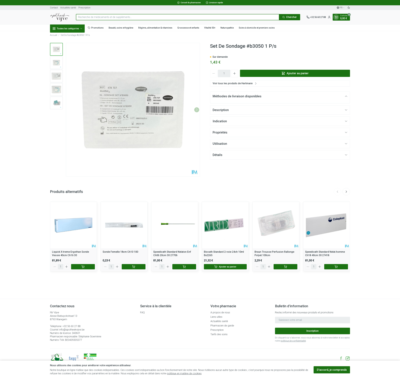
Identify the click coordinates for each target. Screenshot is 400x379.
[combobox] (177, 17)
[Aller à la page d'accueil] (60, 17)
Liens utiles (216, 316)
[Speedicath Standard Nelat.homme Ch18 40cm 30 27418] (326, 225)
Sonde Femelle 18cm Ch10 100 (120, 251)
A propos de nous (220, 312)
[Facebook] (341, 358)
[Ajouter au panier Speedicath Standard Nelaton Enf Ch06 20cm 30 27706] (184, 266)
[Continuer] (196, 109)
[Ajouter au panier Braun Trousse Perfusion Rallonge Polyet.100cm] (285, 266)
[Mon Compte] (329, 17)
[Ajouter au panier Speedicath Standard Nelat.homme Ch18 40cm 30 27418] (336, 266)
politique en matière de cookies (184, 373)
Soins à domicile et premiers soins (257, 27)
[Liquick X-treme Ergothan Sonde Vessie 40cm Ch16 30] (73, 225)
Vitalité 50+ (209, 27)
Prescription (84, 7)
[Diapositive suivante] (346, 191)
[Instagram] (347, 358)
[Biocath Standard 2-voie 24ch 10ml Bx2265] (225, 225)
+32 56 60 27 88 (71, 326)
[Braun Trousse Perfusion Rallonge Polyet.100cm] (276, 225)
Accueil (53, 35)
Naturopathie (227, 27)
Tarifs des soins (219, 334)
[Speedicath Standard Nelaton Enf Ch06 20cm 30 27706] (174, 225)
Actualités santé (68, 7)
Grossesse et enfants (188, 27)
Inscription (312, 330)
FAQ (142, 312)
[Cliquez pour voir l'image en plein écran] (133, 110)
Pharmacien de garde (222, 325)
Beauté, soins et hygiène (121, 27)
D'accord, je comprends (332, 369)
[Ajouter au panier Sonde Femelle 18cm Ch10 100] (133, 266)
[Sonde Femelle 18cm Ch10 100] (124, 225)
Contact (54, 7)
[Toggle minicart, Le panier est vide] (336, 17)
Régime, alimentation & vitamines (155, 27)
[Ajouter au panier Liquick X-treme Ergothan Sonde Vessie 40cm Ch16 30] (83, 266)
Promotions (97, 27)
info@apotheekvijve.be (72, 329)
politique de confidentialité (293, 341)
